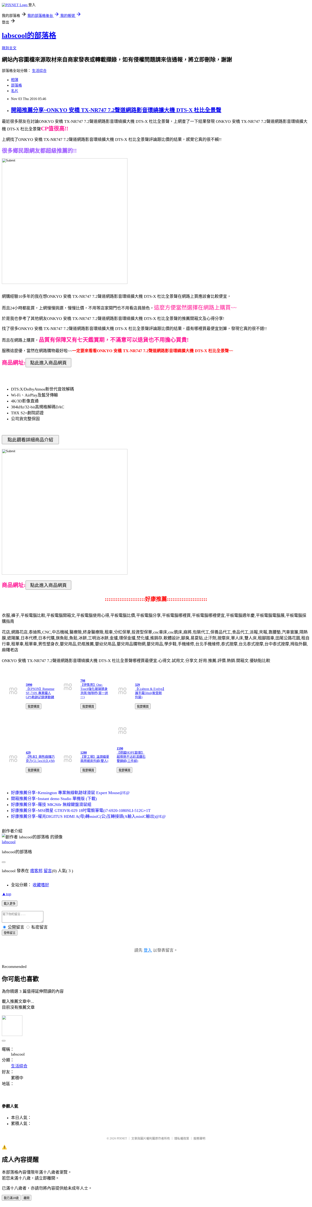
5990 (29, 685)
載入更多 (10, 903)
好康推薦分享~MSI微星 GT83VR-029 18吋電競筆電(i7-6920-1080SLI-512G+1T (81, 810)
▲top (6, 894)
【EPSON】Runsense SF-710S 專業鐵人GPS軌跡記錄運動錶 (40, 693)
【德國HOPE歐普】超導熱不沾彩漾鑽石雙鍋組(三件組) (131, 757)
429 (28, 752)
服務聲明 (199, 1138)
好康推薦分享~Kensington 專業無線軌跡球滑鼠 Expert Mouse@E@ (70, 792)
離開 (26, 1198)
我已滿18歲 (11, 1198)
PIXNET (122, 1138)
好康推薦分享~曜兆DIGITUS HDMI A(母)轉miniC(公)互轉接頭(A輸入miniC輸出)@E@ (88, 816)
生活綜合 (39, 71)
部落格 (16, 85)
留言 (48, 871)
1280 (83, 752)
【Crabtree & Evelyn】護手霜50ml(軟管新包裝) (149, 693)
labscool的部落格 (29, 35)
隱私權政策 (181, 1138)
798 (82, 680)
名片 (14, 91)
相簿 (14, 80)
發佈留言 (10, 933)
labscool (9, 842)
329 (137, 685)
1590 (120, 748)
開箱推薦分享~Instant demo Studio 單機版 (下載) (54, 798)
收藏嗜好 (41, 885)
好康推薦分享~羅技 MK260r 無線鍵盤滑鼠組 (51, 804)
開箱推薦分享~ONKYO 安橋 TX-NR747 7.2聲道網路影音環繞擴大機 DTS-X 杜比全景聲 (116, 110)
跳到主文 (9, 48)
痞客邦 (36, 871)
